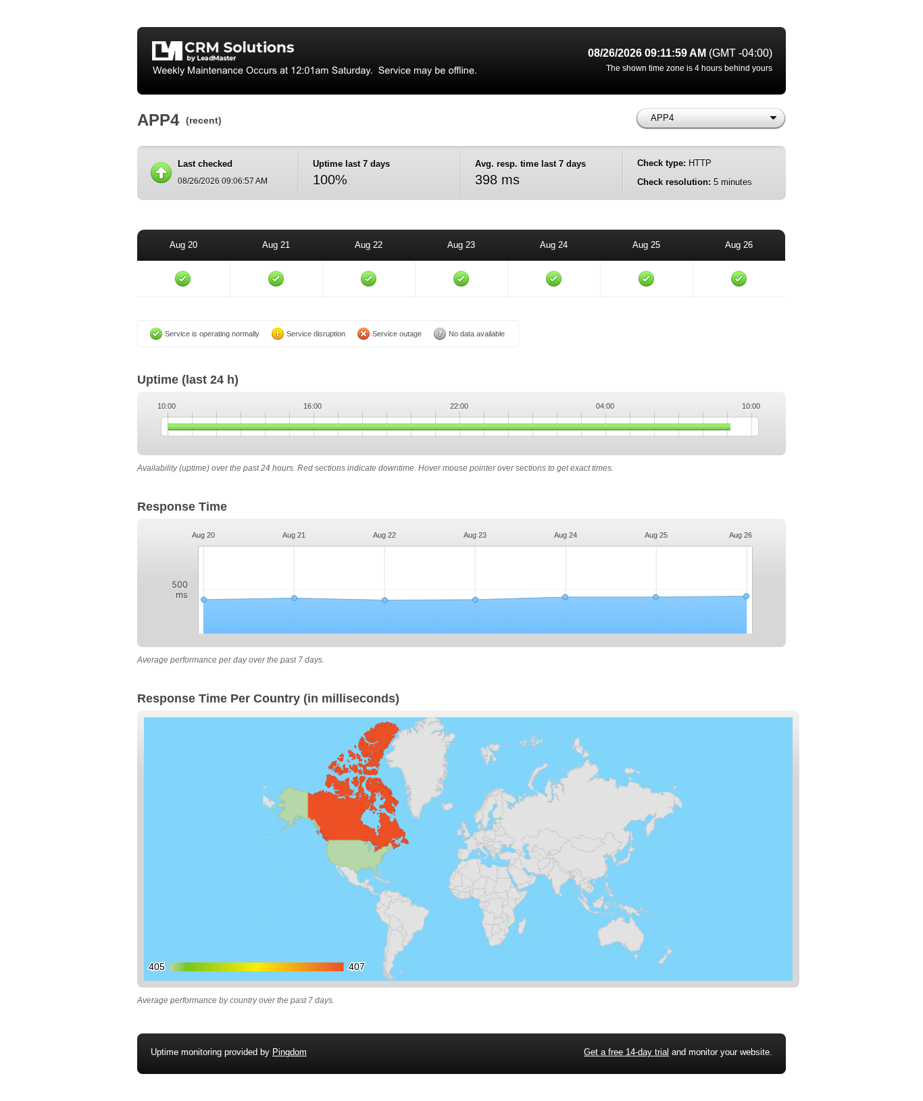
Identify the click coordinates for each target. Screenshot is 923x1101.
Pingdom (289, 1052)
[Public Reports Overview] (320, 61)
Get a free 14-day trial (626, 1052)
